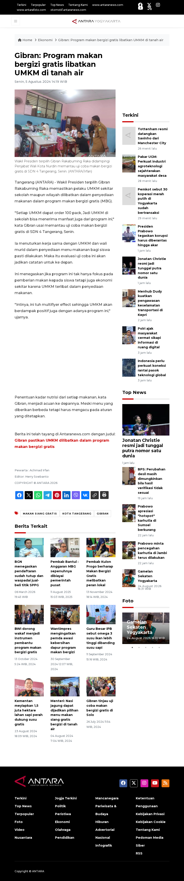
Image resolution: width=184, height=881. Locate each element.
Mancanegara (106, 798)
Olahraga (62, 830)
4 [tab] (152, 647)
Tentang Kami (78, 5)
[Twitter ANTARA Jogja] (149, 5)
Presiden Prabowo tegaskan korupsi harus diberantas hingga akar (153, 235)
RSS (139, 853)
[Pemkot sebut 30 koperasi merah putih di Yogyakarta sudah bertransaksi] (129, 196)
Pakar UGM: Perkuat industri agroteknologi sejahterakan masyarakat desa (152, 166)
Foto (128, 601)
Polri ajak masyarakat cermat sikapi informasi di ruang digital (149, 337)
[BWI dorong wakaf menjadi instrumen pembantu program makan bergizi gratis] (29, 614)
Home (27, 40)
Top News (57, 5)
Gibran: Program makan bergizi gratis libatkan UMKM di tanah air (110, 40)
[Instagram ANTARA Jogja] (158, 5)
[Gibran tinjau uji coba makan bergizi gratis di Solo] (101, 686)
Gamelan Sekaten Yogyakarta (147, 576)
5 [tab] (159, 647)
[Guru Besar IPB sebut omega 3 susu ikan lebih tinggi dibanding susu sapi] (101, 614)
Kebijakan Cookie (151, 822)
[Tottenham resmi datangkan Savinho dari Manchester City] (129, 135)
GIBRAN (103, 513)
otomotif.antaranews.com (68, 9)
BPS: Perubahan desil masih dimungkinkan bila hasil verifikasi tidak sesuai (151, 481)
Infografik (103, 845)
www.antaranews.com (107, 5)
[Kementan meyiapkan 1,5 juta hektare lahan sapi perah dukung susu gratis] (29, 686)
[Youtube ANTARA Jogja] (140, 8)
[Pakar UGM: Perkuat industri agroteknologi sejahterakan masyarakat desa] (129, 163)
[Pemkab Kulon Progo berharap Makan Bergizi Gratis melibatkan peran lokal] (101, 547)
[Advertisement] (65, 357)
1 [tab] (132, 647)
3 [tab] (146, 647)
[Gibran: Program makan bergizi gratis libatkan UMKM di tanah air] (145, 419)
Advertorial (104, 830)
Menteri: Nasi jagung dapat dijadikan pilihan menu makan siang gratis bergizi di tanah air (64, 715)
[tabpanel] (145, 628)
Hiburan (102, 822)
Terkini (21, 5)
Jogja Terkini (66, 798)
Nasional (102, 838)
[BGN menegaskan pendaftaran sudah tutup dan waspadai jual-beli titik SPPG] (29, 547)
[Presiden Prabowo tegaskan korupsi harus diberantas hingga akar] (129, 233)
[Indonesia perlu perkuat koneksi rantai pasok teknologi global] (129, 367)
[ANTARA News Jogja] (96, 20)
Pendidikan (64, 838)
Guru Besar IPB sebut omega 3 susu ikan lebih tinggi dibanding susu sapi (100, 638)
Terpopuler (38, 5)
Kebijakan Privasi (150, 814)
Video (19, 830)
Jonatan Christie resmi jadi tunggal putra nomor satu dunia (152, 268)
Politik (60, 806)
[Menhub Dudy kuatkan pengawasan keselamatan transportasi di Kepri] (129, 298)
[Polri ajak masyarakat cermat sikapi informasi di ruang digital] (129, 335)
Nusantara (23, 838)
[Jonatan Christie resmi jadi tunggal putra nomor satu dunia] (129, 265)
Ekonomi (45, 40)
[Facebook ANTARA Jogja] (140, 5)
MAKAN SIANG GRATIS (40, 513)
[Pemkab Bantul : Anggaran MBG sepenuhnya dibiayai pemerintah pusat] (65, 547)
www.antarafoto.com (31, 9)
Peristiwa (63, 814)
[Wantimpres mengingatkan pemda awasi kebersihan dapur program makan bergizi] (65, 614)
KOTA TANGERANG (76, 513)
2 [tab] (139, 647)
